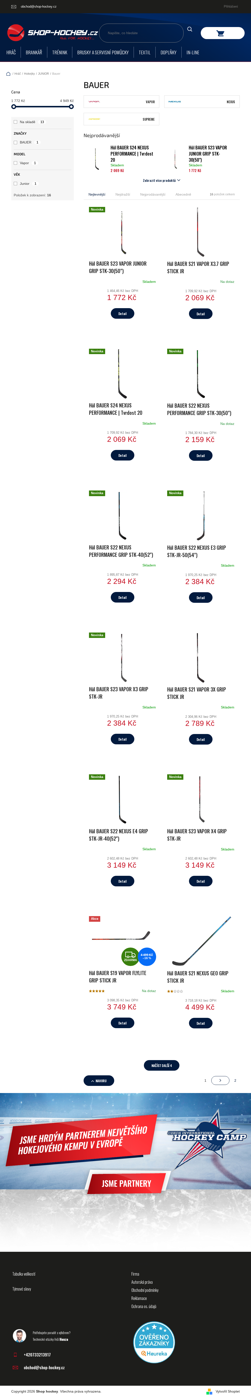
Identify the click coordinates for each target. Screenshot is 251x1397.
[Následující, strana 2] (220, 1080)
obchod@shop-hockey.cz (44, 1367)
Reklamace (139, 1298)
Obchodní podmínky (144, 1290)
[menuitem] (11, 52)
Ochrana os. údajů (143, 1306)
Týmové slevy (21, 1289)
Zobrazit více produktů (159, 180)
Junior (28, 184)
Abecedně (183, 194)
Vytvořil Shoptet (228, 1391)
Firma (135, 1274)
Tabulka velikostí (23, 1274)
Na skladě (32, 122)
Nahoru (101, 1080)
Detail (122, 313)
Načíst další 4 (161, 1065)
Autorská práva (142, 1282)
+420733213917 (37, 1355)
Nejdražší (122, 194)
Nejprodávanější (152, 194)
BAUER (29, 142)
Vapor (28, 163)
